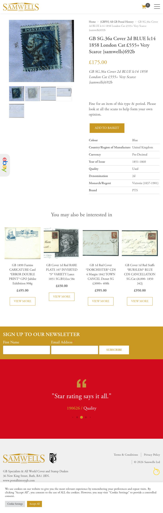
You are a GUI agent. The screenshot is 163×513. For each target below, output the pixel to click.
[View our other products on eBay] (5, 165)
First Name (11, 342)
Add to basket (107, 128)
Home (92, 22)
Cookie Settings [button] (15, 504)
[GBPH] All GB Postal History (117, 22)
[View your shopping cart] (144, 6)
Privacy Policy (152, 455)
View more (22, 301)
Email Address (61, 342)
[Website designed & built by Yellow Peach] (156, 471)
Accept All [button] (34, 504)
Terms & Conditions (126, 455)
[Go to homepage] (21, 7)
